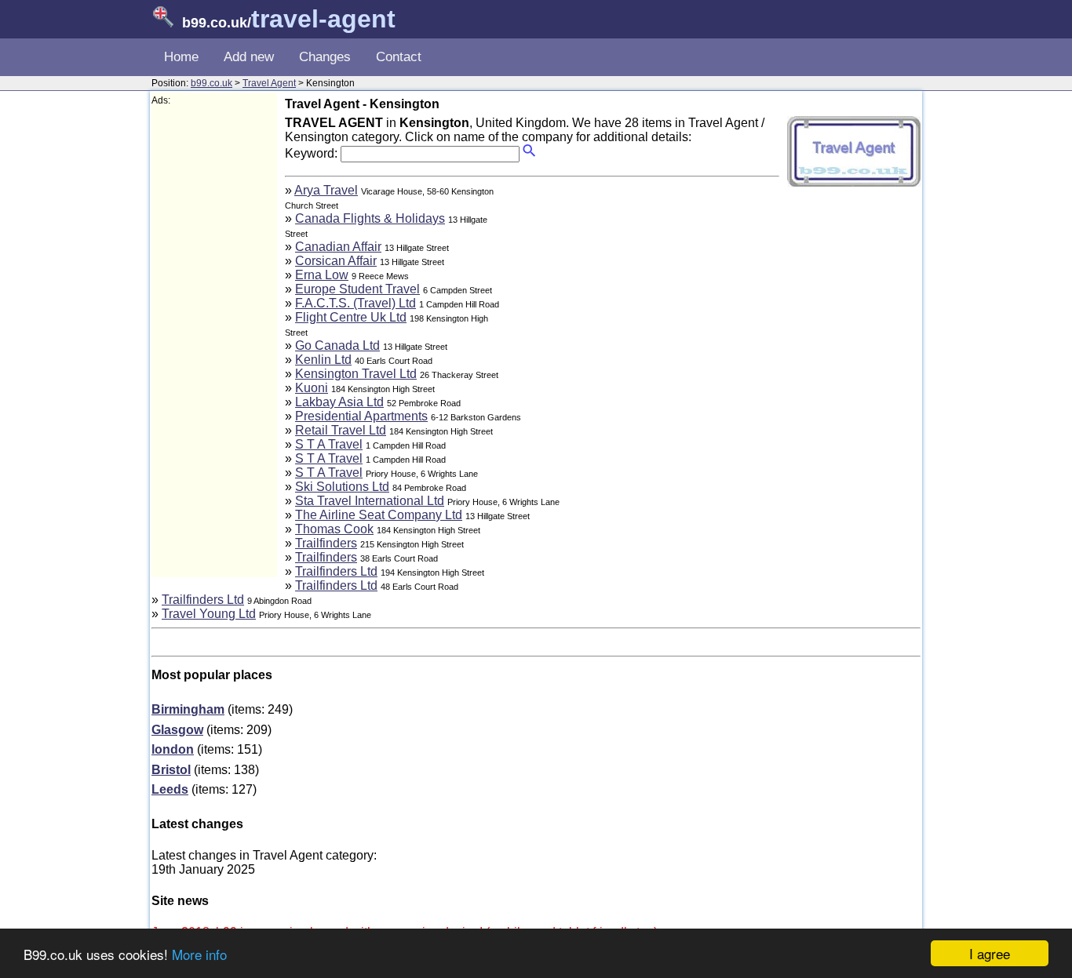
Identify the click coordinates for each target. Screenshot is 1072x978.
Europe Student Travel (357, 289)
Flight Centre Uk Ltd (351, 317)
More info (199, 954)
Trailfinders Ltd (336, 571)
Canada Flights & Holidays (370, 218)
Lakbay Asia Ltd (339, 402)
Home (181, 56)
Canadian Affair (338, 246)
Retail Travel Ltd (340, 430)
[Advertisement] (214, 342)
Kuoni (311, 387)
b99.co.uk (211, 83)
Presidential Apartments (361, 416)
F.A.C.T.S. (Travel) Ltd (355, 303)
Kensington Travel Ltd (356, 373)
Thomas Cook (334, 529)
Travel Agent (269, 83)
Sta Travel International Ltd (369, 500)
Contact (398, 56)
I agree (989, 953)
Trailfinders (326, 543)
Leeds (169, 789)
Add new (249, 56)
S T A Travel (329, 444)
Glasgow (177, 729)
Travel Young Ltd (209, 613)
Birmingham (187, 709)
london (172, 749)
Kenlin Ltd (323, 359)
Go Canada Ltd (337, 345)
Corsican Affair (336, 260)
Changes (325, 56)
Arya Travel (326, 190)
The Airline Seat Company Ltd (378, 515)
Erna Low (321, 275)
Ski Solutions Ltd (342, 486)
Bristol (171, 769)
